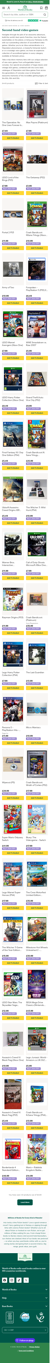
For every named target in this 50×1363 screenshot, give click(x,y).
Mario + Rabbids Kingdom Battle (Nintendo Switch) (34, 1171)
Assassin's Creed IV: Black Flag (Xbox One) (11, 1061)
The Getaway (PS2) (34, 180)
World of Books (21, 1348)
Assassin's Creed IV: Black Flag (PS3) (11, 1116)
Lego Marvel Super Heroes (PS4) (11, 896)
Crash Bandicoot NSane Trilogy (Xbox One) (35, 236)
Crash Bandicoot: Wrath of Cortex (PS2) (33, 786)
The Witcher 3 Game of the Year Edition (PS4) (12, 951)
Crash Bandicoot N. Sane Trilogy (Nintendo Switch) (34, 456)
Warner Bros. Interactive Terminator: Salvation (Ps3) (9, 566)
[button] (3, 7)
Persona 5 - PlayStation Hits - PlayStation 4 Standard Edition (10, 731)
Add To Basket (13, 141)
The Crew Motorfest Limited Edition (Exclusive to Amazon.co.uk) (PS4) (35, 896)
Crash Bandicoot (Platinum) (33, 621)
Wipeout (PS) (8, 785)
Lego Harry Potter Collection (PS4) (11, 676)
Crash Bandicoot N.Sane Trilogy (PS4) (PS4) (35, 1116)
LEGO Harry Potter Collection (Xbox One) (11, 401)
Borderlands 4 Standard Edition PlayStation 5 (10, 1171)
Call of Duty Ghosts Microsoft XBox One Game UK (35, 566)
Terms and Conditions (25, 1352)
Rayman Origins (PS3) (10, 621)
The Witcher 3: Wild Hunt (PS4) (34, 511)
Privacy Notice (33, 1348)
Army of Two (8, 290)
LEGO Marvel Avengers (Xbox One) (12, 346)
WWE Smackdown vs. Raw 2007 (35, 346)
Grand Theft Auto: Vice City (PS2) (34, 401)
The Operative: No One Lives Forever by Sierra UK (12, 126)
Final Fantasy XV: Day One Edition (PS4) (10, 456)
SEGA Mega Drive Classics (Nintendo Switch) (34, 1006)
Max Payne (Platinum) (30, 126)
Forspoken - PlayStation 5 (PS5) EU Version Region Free (34, 291)
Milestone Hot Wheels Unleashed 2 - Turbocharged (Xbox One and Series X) (35, 951)
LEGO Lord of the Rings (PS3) (10, 181)
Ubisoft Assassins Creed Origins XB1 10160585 (10, 511)
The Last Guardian (34, 675)
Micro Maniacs (32, 730)
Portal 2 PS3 (8, 235)
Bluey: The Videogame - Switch (35, 841)
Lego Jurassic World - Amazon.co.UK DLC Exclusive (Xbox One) (35, 1061)
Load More (24, 1205)
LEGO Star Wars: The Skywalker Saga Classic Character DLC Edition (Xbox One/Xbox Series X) (12, 1006)
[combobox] (24, 14)
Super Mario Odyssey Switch (12, 841)
